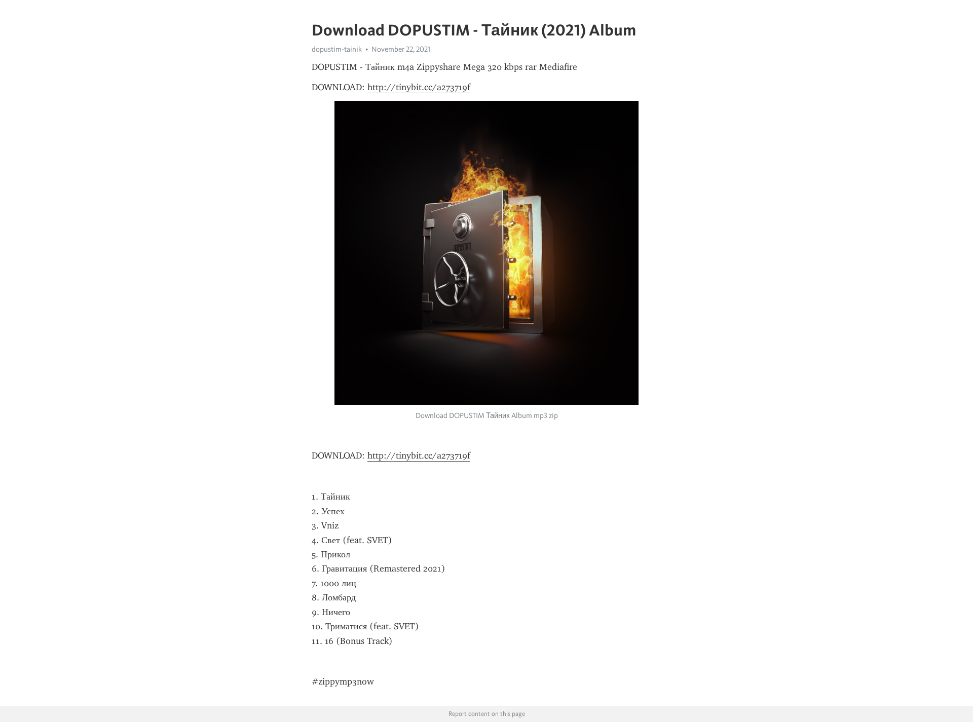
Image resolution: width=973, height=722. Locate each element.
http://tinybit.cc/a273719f (418, 87)
